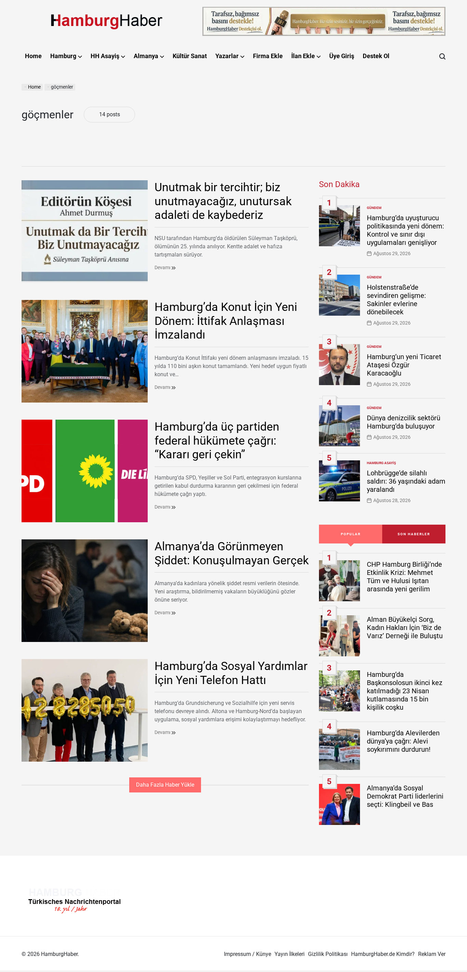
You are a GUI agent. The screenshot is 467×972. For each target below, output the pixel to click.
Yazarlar (227, 56)
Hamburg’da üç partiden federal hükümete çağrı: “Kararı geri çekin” (217, 440)
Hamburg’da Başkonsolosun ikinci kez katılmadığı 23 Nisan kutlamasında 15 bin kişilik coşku (404, 690)
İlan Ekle (303, 56)
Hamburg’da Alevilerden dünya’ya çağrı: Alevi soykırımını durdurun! (403, 741)
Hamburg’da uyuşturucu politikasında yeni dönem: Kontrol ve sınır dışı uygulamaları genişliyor (405, 230)
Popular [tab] (351, 534)
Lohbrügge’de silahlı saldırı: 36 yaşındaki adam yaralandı (406, 481)
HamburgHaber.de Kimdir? (383, 954)
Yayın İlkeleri (290, 954)
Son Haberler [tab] (414, 534)
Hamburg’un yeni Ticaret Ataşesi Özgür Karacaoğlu (404, 365)
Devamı (163, 267)
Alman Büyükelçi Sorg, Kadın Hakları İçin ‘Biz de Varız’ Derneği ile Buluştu (405, 627)
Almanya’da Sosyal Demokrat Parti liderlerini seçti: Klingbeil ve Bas (405, 796)
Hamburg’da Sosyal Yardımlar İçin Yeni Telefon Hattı (231, 673)
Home (33, 56)
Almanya (146, 56)
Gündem (374, 208)
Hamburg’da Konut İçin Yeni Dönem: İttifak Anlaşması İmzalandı (226, 321)
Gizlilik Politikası (328, 954)
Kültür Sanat (190, 56)
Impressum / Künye (247, 954)
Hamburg (63, 56)
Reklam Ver (431, 954)
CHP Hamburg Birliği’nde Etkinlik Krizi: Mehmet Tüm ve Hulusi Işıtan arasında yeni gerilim (404, 576)
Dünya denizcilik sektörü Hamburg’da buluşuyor (403, 422)
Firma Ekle (268, 56)
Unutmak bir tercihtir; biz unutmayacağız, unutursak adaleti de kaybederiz (223, 201)
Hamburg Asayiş (381, 463)
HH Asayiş (105, 56)
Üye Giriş (341, 56)
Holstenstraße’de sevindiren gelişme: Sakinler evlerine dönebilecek (396, 299)
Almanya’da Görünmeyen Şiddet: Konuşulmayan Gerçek (232, 553)
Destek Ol (376, 56)
